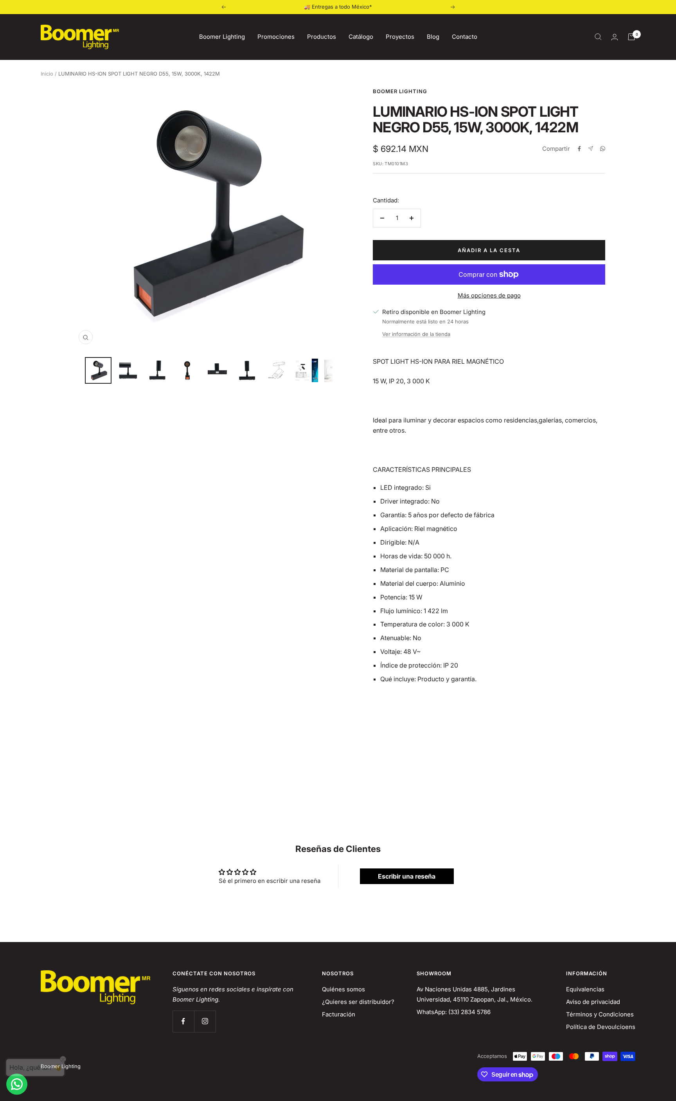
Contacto (464, 36)
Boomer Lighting (222, 36)
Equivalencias (585, 989)
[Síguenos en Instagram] (205, 1021)
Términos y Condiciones (600, 1014)
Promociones (276, 36)
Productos (321, 36)
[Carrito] (631, 36)
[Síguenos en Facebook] (183, 1021)
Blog (433, 36)
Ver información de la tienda (416, 334)
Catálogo (361, 36)
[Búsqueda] (598, 36)
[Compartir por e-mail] (590, 148)
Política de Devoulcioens (600, 1027)
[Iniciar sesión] (614, 37)
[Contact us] (16, 1084)
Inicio (47, 73)
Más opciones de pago (489, 295)
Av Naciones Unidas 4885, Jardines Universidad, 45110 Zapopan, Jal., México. (474, 994)
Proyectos (400, 36)
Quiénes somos (343, 989)
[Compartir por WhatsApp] (602, 148)
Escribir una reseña (406, 876)
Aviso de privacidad (593, 1001)
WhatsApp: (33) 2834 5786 (454, 1012)
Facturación (338, 1014)
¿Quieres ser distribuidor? (358, 1001)
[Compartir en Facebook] (579, 149)
